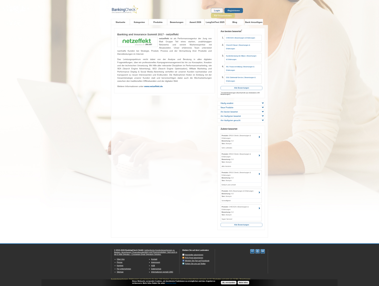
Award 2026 (193, 22)
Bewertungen (175, 22)
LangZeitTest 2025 (214, 22)
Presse (119, 262)
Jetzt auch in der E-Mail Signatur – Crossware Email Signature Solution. (145, 253)
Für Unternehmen (223, 15)
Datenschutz (156, 269)
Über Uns (121, 259)
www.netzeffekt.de (153, 86)
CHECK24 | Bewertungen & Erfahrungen (240, 38)
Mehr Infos (243, 283)
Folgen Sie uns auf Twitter (195, 264)
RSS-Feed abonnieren (194, 258)
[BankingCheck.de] (133, 15)
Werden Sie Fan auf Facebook (197, 261)
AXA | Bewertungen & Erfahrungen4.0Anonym (237, 193)
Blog (234, 22)
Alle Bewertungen (241, 88)
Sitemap (120, 272)
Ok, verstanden (228, 283)
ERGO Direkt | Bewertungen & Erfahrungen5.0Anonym (236, 139)
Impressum (155, 262)
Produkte (156, 22)
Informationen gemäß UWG (162, 272)
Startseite (120, 22)
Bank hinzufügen (253, 22)
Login (217, 10)
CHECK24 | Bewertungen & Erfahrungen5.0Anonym (235, 211)
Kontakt (154, 259)
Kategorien (137, 22)
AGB (153, 266)
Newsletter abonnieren (194, 255)
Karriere (120, 266)
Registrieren (234, 10)
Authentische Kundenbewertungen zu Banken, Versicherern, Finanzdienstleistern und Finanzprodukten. (144, 251)
